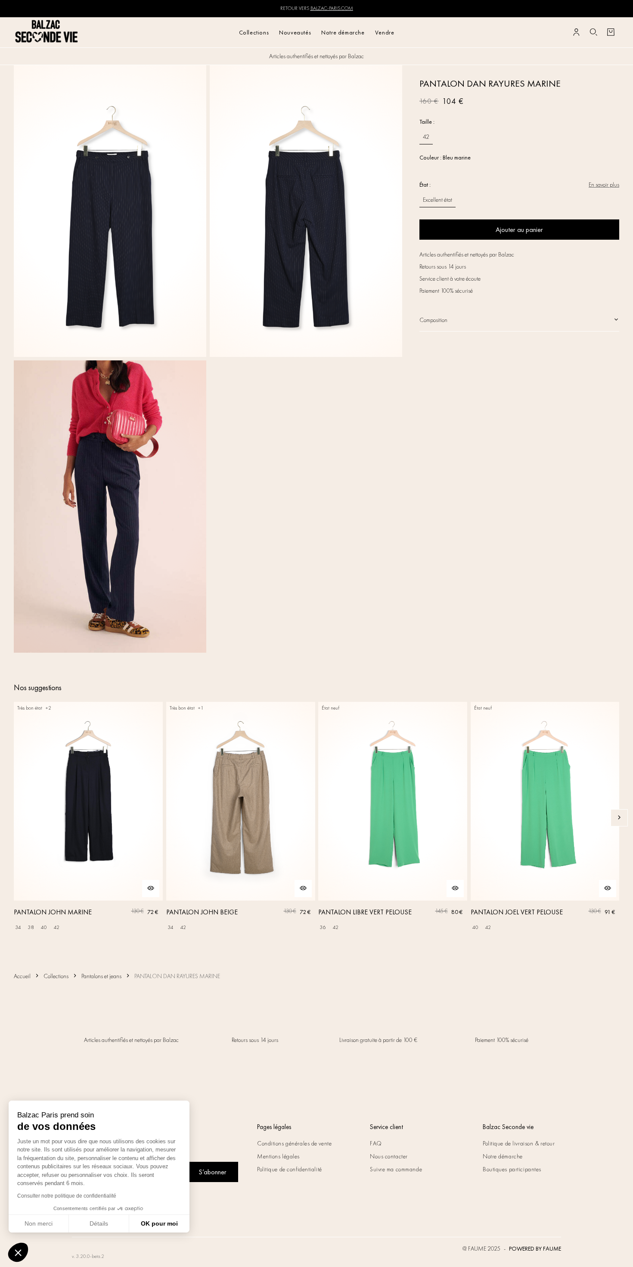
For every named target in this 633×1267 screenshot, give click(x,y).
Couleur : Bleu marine (445, 157)
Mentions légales (278, 1156)
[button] (18, 1252)
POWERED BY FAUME (535, 1248)
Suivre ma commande (396, 1169)
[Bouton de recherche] (593, 32)
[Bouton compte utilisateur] (576, 32)
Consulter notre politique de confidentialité (66, 1196)
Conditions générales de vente (294, 1143)
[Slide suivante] (619, 817)
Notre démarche (342, 32)
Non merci (39, 1223)
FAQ (376, 1143)
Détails (99, 1223)
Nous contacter (389, 1156)
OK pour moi (159, 1223)
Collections (254, 32)
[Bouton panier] (610, 32)
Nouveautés (295, 32)
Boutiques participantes (512, 1169)
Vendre (384, 32)
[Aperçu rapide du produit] (150, 888)
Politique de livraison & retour (519, 1143)
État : (425, 184)
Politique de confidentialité (289, 1169)
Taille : (426, 121)
